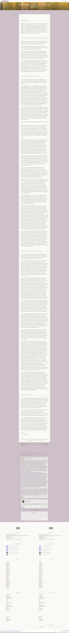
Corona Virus (26, 439)
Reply (23, 497)
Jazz (6, 601)
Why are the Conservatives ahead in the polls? (42, 444)
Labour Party (39, 439)
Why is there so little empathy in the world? (11, 534)
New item (63, 1)
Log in (7, 617)
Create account (8, 616)
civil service (7, 595)
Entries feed (7, 618)
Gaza (6, 600)
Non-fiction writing (44, 439)
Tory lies (7, 607)
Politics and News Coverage (30, 440)
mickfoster (5, 1)
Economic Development (9, 598)
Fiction (7, 599)
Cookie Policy (18, 631)
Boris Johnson (8, 594)
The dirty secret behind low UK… (15, 554)
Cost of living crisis (8, 597)
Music (7, 604)
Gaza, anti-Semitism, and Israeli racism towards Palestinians (13, 539)
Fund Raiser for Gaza (8, 538)
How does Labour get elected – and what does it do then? (27, 444)
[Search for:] (66, 1)
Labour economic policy (32, 439)
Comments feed (8, 619)
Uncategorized (8, 610)
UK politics (41, 440)
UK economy (37, 440)
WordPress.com (8, 620)
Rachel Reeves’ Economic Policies (10, 537)
